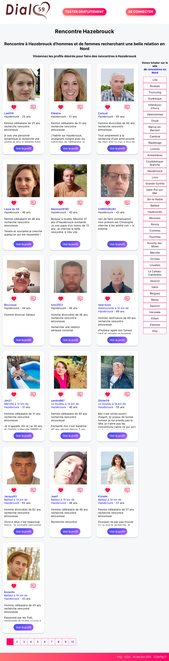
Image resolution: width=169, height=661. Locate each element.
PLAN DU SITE (142, 657)
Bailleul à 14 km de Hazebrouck (15, 501)
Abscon (155, 281)
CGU (128, 657)
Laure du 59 (11, 209)
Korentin (9, 592)
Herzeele (154, 312)
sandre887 (58, 400)
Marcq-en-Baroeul (155, 128)
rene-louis (104, 304)
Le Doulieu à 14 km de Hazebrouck (65, 405)
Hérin (155, 287)
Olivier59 (103, 400)
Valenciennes (155, 114)
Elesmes (155, 324)
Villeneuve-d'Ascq (155, 106)
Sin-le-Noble (155, 199)
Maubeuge (154, 142)
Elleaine (56, 113)
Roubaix (155, 86)
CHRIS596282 (107, 209)
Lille (154, 79)
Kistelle (102, 496)
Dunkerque (155, 98)
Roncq (155, 224)
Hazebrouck (155, 171)
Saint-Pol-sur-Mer (155, 191)
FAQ (119, 657)
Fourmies (155, 236)
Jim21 (8, 400)
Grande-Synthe (155, 183)
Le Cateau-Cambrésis (155, 273)
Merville (155, 252)
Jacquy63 (10, 496)
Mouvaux (155, 218)
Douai (155, 120)
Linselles (155, 265)
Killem (155, 318)
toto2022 (57, 304)
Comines (155, 230)
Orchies (155, 258)
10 (72, 641)
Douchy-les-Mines (155, 244)
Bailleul (155, 205)
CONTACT (160, 657)
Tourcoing (155, 92)
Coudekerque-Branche (155, 163)
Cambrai (155, 136)
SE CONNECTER (140, 12)
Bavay (155, 299)
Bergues (155, 293)
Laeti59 (9, 113)
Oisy (155, 331)
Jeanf (54, 496)
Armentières (154, 155)
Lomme (155, 149)
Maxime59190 (60, 209)
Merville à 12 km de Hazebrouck (16, 405)
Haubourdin (155, 211)
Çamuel (103, 113)
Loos (155, 177)
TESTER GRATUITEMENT (84, 12)
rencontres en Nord (157, 71)
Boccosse (10, 304)
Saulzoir (155, 306)
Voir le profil (23, 148)
